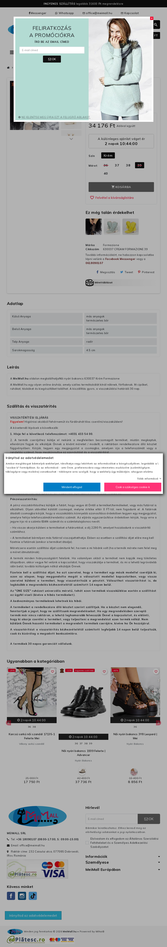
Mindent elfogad (72, 486)
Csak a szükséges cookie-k (133, 486)
